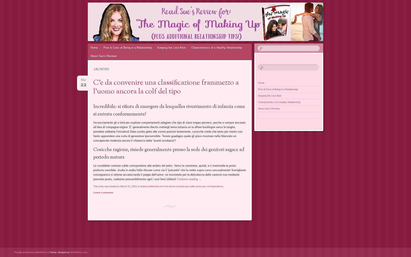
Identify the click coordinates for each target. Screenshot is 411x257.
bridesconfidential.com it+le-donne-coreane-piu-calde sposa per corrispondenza (181, 186)
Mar (83, 81)
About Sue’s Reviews (104, 56)
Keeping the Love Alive (171, 47)
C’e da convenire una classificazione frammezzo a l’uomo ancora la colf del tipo (166, 87)
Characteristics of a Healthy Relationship (216, 47)
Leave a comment (103, 192)
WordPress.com (78, 252)
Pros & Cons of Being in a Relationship (127, 47)
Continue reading (189, 179)
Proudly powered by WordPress (30, 252)
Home (94, 47)
